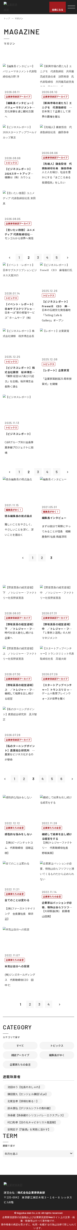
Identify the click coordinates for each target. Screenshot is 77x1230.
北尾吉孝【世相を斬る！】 (23, 1101)
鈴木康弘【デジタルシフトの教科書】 (29, 1108)
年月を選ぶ (11, 1154)
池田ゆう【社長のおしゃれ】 (24, 1087)
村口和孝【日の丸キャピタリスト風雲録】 (32, 1122)
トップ (7, 18)
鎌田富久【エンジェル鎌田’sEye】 (27, 1094)
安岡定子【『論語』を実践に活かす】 (29, 1129)
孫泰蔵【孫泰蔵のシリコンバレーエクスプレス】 (36, 1115)
